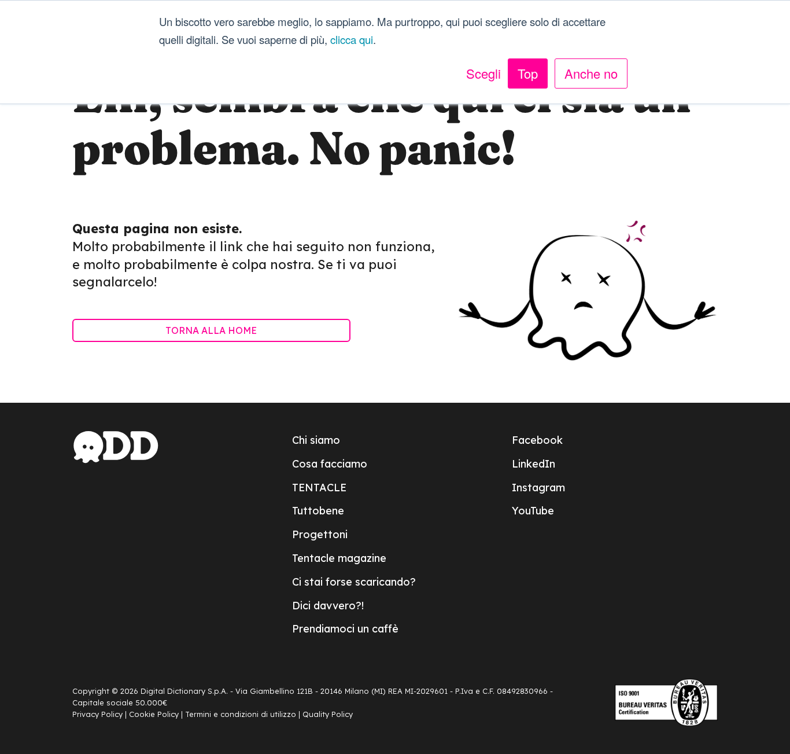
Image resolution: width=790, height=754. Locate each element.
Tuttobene (318, 510)
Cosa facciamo (329, 463)
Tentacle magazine (339, 558)
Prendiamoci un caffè (345, 628)
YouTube (533, 510)
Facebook (537, 440)
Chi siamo (316, 440)
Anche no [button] (591, 73)
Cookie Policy (154, 714)
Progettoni (320, 534)
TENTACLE (319, 487)
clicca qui (351, 39)
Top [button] (528, 73)
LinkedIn (533, 463)
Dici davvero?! (328, 605)
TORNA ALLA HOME (211, 330)
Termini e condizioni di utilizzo (240, 714)
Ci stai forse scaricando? (354, 582)
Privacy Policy (97, 714)
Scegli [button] (483, 73)
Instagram (538, 487)
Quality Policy (327, 714)
